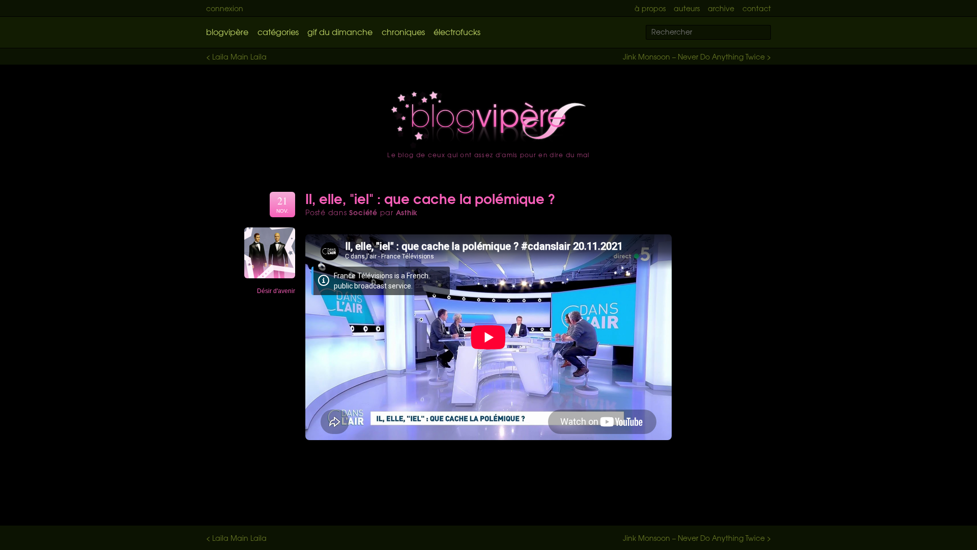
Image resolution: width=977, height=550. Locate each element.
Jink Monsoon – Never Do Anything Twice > (697, 56)
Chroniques (403, 31)
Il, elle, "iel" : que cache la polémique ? (430, 198)
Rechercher (769, 32)
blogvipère (227, 31)
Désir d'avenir (276, 291)
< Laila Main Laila (236, 56)
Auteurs (687, 8)
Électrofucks (457, 31)
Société (363, 212)
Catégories (278, 31)
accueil (488, 119)
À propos (650, 8)
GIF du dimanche (339, 31)
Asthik (407, 212)
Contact (756, 8)
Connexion (224, 8)
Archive (721, 8)
